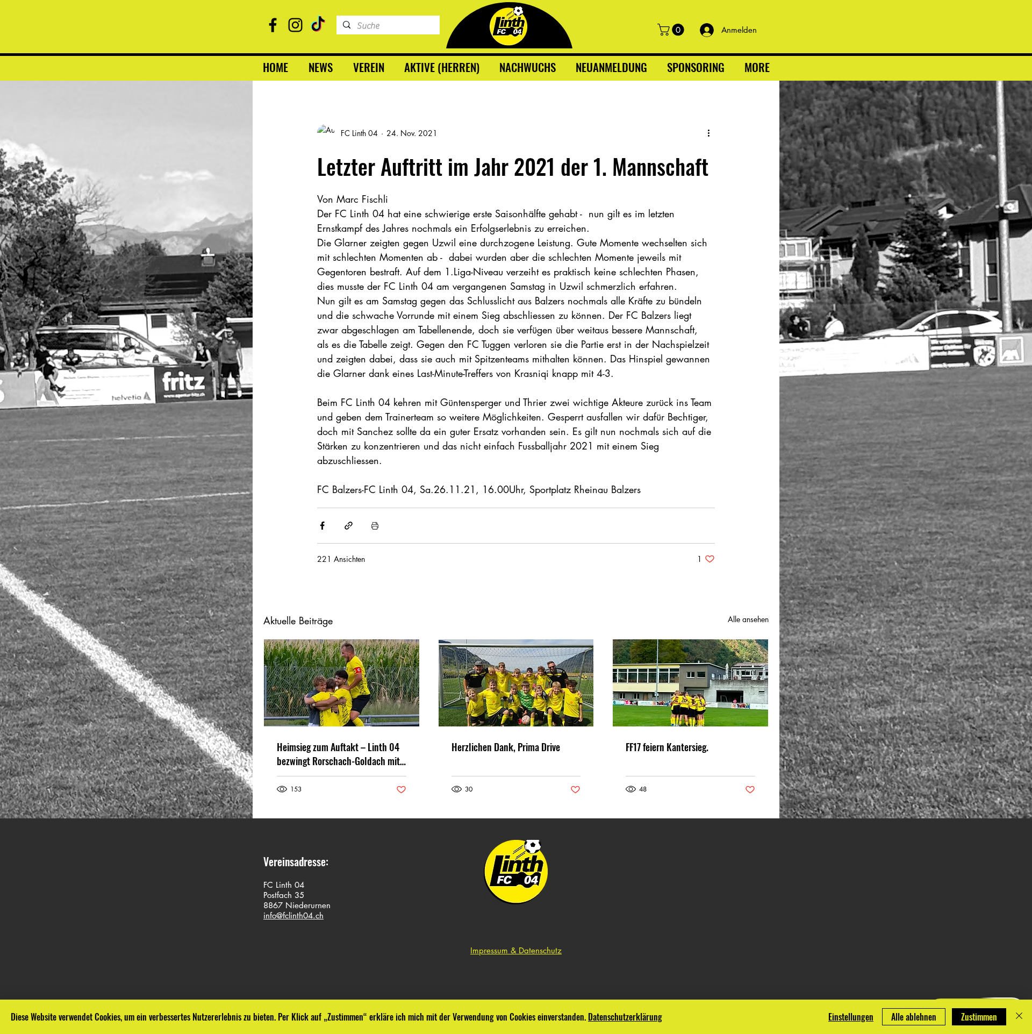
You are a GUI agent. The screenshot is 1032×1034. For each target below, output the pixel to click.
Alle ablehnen (913, 1016)
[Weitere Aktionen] (708, 132)
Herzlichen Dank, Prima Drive (506, 747)
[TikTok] (318, 25)
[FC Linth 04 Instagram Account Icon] (295, 25)
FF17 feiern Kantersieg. (667, 747)
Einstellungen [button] (850, 1016)
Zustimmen (979, 1016)
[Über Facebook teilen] (322, 525)
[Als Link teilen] (348, 525)
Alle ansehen (748, 619)
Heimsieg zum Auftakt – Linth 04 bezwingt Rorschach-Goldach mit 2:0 (338, 754)
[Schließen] (1019, 1016)
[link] (672, 29)
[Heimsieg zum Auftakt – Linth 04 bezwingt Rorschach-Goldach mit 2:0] (341, 682)
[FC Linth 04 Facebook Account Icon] (272, 25)
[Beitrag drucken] (375, 525)
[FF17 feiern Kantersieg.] (690, 682)
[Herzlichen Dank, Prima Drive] (516, 682)
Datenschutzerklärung (625, 1016)
